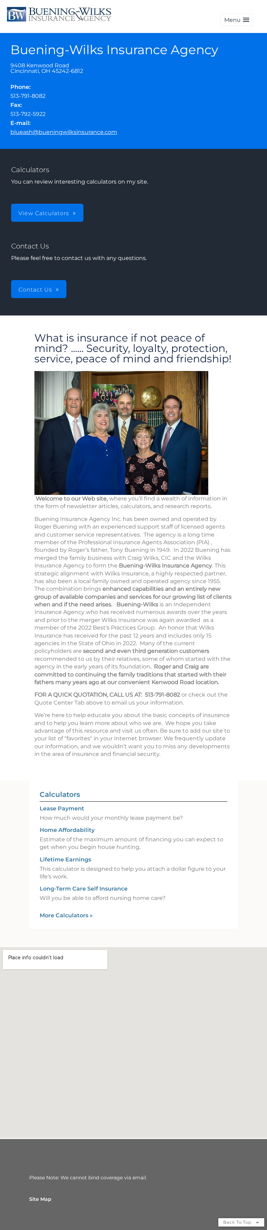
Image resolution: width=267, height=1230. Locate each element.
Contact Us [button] (35, 289)
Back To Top (238, 1222)
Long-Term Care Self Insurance (84, 888)
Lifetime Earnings (65, 859)
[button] (236, 20)
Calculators (60, 794)
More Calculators (66, 915)
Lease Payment (62, 808)
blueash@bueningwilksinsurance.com (63, 132)
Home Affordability (67, 830)
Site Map (40, 1199)
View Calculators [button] (43, 213)
